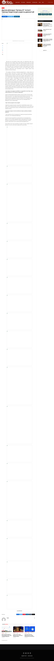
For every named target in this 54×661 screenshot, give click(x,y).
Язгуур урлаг (28, 2)
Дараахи (44, 50)
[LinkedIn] (2, 50)
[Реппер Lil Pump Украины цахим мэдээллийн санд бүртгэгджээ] (40, 45)
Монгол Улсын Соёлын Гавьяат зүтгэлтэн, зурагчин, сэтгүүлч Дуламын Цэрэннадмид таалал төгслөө (47, 24)
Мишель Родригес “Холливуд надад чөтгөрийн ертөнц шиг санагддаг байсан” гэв (47, 40)
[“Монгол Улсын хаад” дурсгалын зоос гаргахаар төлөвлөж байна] (18, 629)
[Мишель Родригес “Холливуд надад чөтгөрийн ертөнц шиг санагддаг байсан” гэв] (40, 40)
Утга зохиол (23, 2)
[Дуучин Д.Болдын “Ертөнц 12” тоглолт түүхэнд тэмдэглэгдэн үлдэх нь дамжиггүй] (18, 29)
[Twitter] (2, 48)
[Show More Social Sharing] (21, 16)
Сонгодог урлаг (34, 2)
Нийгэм (3, 633)
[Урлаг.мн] (7, 2)
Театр (40, 2)
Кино (43, 2)
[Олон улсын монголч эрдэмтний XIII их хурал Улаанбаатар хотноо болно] (30, 629)
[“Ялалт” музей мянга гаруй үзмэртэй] (40, 30)
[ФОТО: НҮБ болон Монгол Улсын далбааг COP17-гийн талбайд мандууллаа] (7, 629)
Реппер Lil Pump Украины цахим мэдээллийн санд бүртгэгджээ (47, 45)
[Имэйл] (2, 54)
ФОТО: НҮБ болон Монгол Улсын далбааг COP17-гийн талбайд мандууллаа (6, 635)
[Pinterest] (2, 52)
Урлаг (6, 633)
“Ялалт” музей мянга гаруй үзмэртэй (47, 30)
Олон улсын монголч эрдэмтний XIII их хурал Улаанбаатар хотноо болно (29, 635)
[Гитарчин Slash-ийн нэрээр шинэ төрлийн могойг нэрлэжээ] (40, 35)
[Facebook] (2, 46)
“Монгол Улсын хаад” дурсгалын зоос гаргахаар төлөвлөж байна (17, 635)
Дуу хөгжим (18, 2)
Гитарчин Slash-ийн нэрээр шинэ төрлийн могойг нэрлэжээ (47, 35)
